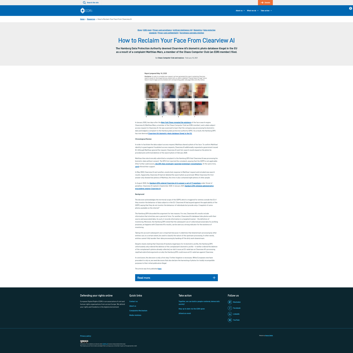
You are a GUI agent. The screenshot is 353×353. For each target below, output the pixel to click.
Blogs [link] (140, 30)
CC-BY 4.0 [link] (105, 344)
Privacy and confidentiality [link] (168, 33)
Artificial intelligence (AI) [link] (182, 30)
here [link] (159, 269)
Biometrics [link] (198, 30)
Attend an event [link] (185, 313)
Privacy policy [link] (85, 336)
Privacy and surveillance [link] (162, 30)
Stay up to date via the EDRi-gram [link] (192, 309)
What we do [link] (251, 11)
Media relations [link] (135, 315)
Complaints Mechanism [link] (138, 311)
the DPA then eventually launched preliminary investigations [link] (178, 164)
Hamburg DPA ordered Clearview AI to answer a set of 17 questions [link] (175, 183)
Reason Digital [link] (269, 335)
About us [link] (239, 11)
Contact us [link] (133, 301)
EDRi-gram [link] (147, 30)
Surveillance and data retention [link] (192, 33)
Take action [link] (265, 11)
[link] (350, 8)
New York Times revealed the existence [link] (176, 122)
